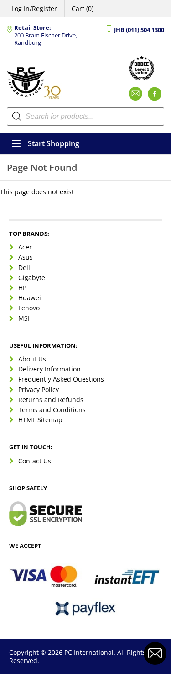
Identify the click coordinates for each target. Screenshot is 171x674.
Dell (24, 267)
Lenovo (29, 307)
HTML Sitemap (40, 419)
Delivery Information (49, 369)
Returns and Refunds (50, 399)
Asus (25, 257)
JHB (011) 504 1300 (139, 30)
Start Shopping (53, 143)
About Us (32, 359)
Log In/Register (34, 8)
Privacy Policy (38, 389)
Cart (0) (82, 8)
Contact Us (34, 460)
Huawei (29, 297)
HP (22, 287)
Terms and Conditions (52, 409)
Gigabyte (31, 277)
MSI (24, 318)
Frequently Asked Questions (61, 379)
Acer (25, 247)
